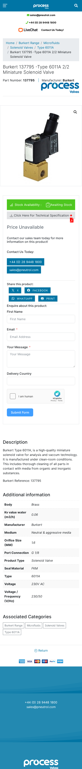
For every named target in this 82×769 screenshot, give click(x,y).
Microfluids (51, 43)
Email (11, 329)
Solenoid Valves (21, 47)
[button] (75, 112)
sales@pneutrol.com (42, 15)
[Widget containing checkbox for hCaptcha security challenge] (35, 396)
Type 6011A (45, 47)
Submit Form (20, 412)
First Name (15, 312)
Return (42, 650)
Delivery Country (19, 373)
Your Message (17, 347)
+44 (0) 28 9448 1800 (42, 22)
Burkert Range (29, 43)
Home (10, 43)
